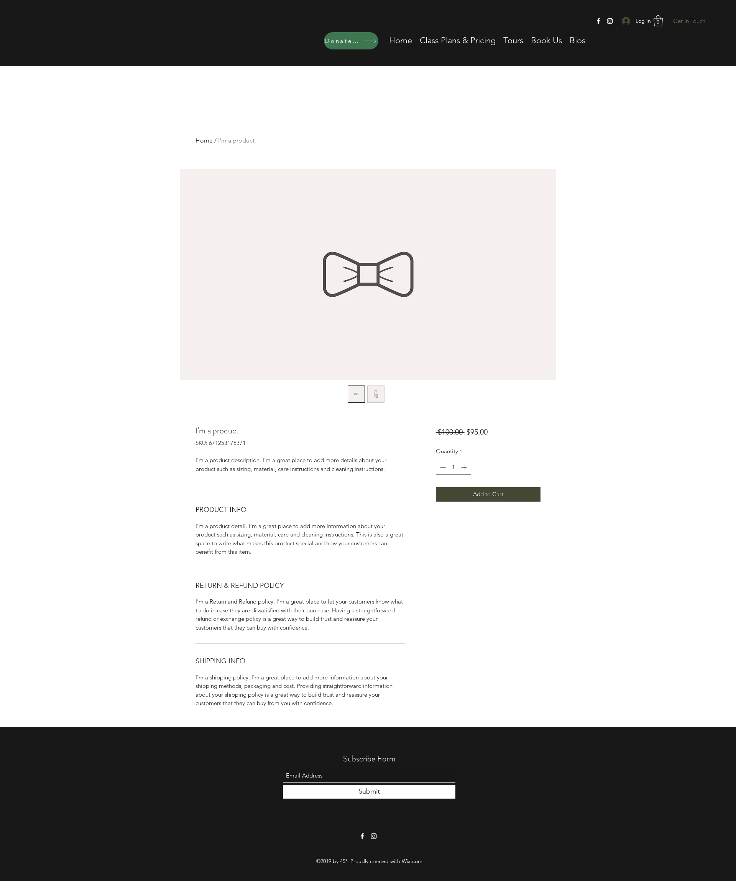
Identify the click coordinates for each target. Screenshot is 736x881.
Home (204, 140)
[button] (658, 20)
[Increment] (465, 467)
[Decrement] (442, 467)
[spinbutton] (453, 467)
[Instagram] (610, 21)
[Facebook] (598, 21)
